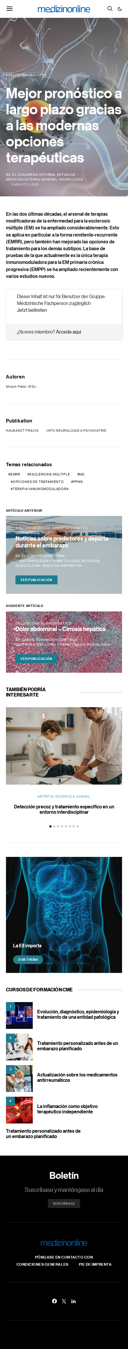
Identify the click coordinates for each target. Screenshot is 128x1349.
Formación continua (57, 639)
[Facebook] (54, 1301)
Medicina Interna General (32, 179)
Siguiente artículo (24, 606)
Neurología (71, 179)
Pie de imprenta (95, 1264)
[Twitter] (64, 1301)
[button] (119, 9)
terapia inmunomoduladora (41, 489)
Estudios (66, 174)
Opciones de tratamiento (38, 481)
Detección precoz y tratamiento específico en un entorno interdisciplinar (64, 809)
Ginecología (28, 565)
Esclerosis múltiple (49, 474)
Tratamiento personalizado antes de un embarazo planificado (77, 1045)
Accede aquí (68, 331)
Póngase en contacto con (64, 1257)
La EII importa (27, 945)
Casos (28, 639)
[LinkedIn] (73, 1301)
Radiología (98, 644)
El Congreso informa (33, 174)
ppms (78, 481)
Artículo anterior (24, 510)
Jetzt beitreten (32, 310)
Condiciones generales (42, 1264)
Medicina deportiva (62, 565)
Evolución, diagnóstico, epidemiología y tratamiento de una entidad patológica (78, 1014)
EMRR (15, 474)
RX (8, 174)
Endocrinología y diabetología (47, 561)
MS (82, 474)
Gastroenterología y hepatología (50, 644)
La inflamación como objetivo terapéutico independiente (67, 1109)
